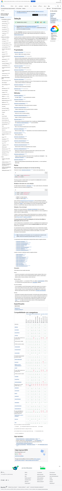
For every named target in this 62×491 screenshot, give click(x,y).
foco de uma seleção (18, 284)
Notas (52, 16)
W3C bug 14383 (19, 217)
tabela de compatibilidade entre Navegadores (28, 27)
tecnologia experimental (31, 26)
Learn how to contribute (19, 455)
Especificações (53, 18)
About (26, 474)
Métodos (52, 15)
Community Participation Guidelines (36, 487)
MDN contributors (37, 458)
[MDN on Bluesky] (3, 480)
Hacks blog (52, 483)
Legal (27, 487)
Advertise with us (28, 479)
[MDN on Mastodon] (6, 480)
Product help (27, 483)
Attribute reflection (5, 162)
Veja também (53, 22)
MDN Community (40, 474)
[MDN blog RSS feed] (8, 480)
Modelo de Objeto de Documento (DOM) (5, 14)
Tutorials (51, 479)
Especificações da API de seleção (27, 200)
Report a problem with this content (32, 460)
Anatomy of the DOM (6, 158)
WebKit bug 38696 (27, 217)
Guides (51, 477)
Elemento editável (17, 279)
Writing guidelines (40, 477)
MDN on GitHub (40, 481)
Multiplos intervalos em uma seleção (24, 183)
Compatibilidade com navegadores (54, 20)
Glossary (51, 481)
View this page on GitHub (19, 460)
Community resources (41, 476)
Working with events (5, 170)
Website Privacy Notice (12, 487)
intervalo (15, 292)
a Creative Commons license (43, 489)
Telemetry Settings (21, 487)
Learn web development (54, 476)
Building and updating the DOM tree (6, 168)
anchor (15, 272)
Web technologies (53, 474)
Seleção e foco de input (20, 207)
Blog (49, 6)
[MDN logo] (3, 472)
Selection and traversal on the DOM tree (6, 165)
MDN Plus (26, 481)
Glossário (16, 268)
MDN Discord (39, 479)
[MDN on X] (4, 480)
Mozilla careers (27, 477)
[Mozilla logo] (4, 487)
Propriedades (53, 13)
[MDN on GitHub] (1, 480)
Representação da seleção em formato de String (27, 167)
